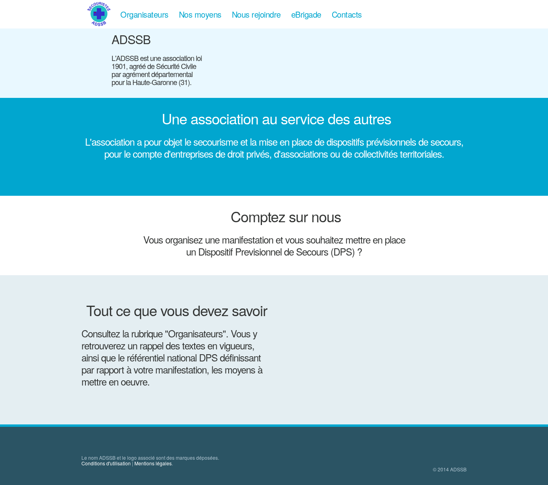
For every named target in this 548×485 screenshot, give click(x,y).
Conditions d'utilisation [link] (106, 463)
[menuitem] (98, 14)
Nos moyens (200, 14)
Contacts (347, 14)
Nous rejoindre (256, 14)
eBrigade (306, 14)
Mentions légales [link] (153, 463)
